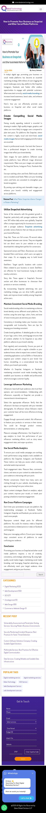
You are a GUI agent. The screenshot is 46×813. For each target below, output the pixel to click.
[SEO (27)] (11, 595)
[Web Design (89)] (17, 604)
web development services (12, 690)
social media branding (31, 93)
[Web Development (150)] (22, 591)
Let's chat (25, 798)
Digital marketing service (12, 677)
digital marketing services (32, 677)
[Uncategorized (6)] (18, 600)
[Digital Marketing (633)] (21, 586)
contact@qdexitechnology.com (24, 2)
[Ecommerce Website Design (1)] (27, 608)
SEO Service (23, 682)
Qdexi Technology (9, 682)
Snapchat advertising (33, 226)
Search (41, 574)
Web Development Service (12, 686)
